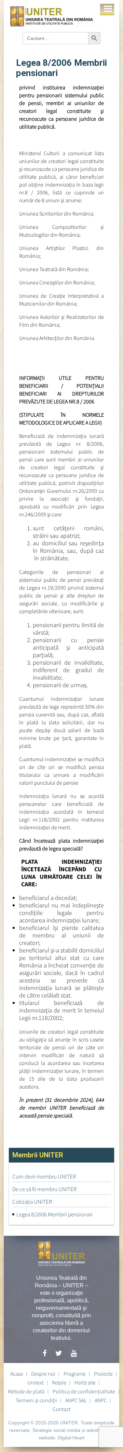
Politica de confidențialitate (84, 1391)
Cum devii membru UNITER (44, 1176)
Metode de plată (26, 1391)
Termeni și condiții (36, 1400)
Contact (61, 1409)
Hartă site (85, 1382)
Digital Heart (71, 1437)
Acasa (16, 1373)
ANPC (101, 1400)
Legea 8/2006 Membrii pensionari (54, 1214)
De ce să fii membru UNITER (44, 1189)
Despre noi (43, 1373)
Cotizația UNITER (32, 1201)
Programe (75, 1373)
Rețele (59, 1382)
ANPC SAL (75, 1400)
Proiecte (103, 1373)
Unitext (35, 1382)
